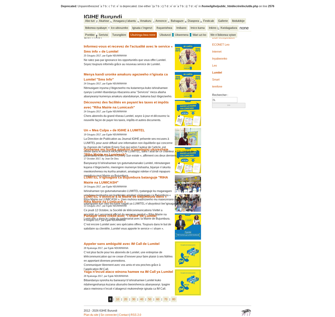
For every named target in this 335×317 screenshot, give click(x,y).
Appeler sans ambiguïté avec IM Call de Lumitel (121, 244)
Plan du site (91, 314)
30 (133, 299)
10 (117, 299)
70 (165, 299)
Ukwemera (181, 34)
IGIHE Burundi (103, 17)
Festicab (208, 20)
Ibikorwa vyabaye (96, 27)
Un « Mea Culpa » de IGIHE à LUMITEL (114, 130)
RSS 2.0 (136, 314)
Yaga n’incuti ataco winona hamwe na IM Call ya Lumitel (128, 272)
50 (149, 299)
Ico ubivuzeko (119, 27)
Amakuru (145, 20)
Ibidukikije (238, 20)
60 (157, 299)
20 (125, 299)
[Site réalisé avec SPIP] (246, 312)
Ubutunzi (165, 34)
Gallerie (223, 20)
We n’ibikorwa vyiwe (223, 34)
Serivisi (103, 34)
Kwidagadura (229, 27)
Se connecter (108, 314)
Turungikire (119, 34)
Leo (214, 65)
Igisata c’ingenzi (142, 27)
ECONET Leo (220, 44)
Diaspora (193, 20)
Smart (215, 79)
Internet (216, 51)
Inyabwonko (219, 58)
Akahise (104, 20)
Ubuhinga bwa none (142, 34)
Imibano (181, 27)
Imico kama (198, 27)
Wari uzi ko (199, 34)
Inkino (212, 27)
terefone (217, 86)
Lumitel (217, 72)
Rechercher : (220, 94)
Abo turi (90, 20)
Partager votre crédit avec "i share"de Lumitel (120, 216)
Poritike (90, 34)
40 (141, 299)
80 (173, 299)
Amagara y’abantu (124, 20)
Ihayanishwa (164, 27)
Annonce (161, 20)
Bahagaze (177, 20)
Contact (124, 314)
